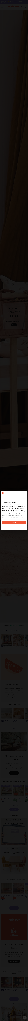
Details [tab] (14, 497)
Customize (13, 527)
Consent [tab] (5, 497)
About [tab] (23, 497)
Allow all (14, 522)
